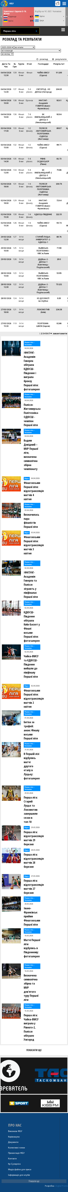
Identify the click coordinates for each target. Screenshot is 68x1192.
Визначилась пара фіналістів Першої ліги (31, 521)
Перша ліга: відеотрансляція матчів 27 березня (33, 887)
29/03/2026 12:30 (6, 238)
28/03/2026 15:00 (6, 274)
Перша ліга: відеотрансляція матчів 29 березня (33, 838)
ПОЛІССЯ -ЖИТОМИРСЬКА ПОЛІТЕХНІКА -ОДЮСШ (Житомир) (43, 133)
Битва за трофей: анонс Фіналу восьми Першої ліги (31, 730)
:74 (59, 223)
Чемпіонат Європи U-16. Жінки (15, 12)
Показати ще (34, 1181)
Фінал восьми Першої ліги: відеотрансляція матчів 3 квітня (33, 545)
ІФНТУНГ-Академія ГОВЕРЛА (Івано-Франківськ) (43, 104)
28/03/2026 (6, 298)
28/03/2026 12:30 (6, 285)
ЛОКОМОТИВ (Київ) (43, 311)
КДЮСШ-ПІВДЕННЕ (43, 214)
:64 (59, 200)
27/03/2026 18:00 (6, 311)
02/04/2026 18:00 (6, 185)
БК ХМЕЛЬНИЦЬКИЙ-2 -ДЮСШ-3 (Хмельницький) (43, 118)
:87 (59, 128)
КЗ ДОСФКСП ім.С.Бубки (43, 299)
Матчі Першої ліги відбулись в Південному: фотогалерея (32, 948)
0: (59, 298)
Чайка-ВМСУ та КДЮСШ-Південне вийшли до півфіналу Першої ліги (31, 666)
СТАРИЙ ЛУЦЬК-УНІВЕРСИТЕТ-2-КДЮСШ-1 (43, 239)
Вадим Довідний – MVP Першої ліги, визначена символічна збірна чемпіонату (31, 455)
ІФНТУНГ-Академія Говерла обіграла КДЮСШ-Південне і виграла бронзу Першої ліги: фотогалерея (32, 371)
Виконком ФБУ (15, 1131)
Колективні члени (16, 1147)
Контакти (12, 1158)
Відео (27, 478)
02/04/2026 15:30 (6, 215)
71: (59, 248)
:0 (59, 259)
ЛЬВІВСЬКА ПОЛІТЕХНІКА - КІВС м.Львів (43, 251)
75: (59, 170)
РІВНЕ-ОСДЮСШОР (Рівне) (43, 161)
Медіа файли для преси (19, 1169)
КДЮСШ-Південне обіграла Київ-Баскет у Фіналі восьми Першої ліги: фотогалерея (32, 626)
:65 (59, 89)
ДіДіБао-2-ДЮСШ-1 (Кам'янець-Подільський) (43, 263)
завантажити (60, 333)
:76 (59, 184)
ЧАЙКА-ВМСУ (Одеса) (43, 74)
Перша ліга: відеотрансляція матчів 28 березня (33, 861)
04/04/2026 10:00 (6, 101)
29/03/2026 (6, 259)
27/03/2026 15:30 (6, 324)
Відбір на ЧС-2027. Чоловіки (48, 11)
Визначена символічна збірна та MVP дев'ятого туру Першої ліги (31, 987)
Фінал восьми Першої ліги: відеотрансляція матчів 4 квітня (33, 491)
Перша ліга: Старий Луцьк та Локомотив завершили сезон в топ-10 (31, 810)
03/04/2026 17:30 (6, 129)
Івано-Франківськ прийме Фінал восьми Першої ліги (32, 916)
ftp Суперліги (14, 1164)
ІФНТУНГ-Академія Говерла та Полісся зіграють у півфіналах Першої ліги (31, 584)
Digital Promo (62, 1186)
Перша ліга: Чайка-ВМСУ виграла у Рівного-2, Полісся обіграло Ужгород (31, 1027)
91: (59, 72)
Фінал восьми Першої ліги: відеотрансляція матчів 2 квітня (33, 699)
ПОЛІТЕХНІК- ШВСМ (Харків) (43, 324)
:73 (59, 158)
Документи (13, 1142)
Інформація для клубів (19, 1175)
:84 (59, 114)
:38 (59, 309)
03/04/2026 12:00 (6, 171)
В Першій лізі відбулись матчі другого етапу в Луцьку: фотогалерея (32, 766)
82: (59, 323)
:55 (59, 214)
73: (59, 284)
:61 (59, 100)
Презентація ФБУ (16, 1153)
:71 (59, 144)
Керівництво (14, 1137)
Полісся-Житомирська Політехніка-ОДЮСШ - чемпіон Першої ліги (32, 415)
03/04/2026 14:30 (6, 160)
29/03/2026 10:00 (6, 249)
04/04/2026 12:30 (6, 74)
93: (59, 273)
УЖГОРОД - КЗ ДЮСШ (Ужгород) (43, 90)
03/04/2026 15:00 (6, 146)
